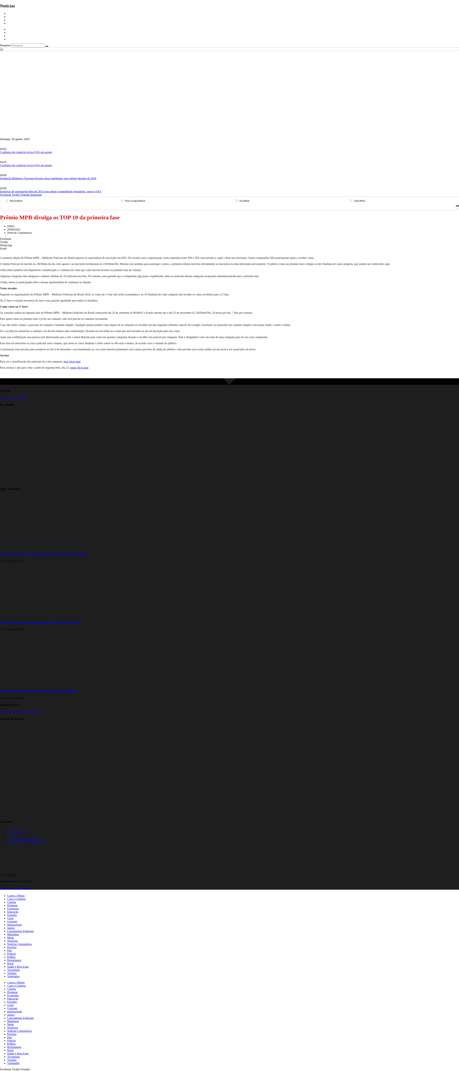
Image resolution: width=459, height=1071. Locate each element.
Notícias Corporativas (19, 944)
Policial (11, 953)
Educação (12, 911)
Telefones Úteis (16, 23)
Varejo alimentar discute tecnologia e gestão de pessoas (40, 622)
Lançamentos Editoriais (20, 931)
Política (11, 957)
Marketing (13, 934)
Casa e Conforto (16, 898)
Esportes (12, 915)
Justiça (11, 927)
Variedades (13, 976)
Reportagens (14, 16)
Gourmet (12, 921)
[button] (229, 239)
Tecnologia (13, 969)
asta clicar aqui (80, 367)
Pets (9, 950)
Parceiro (11, 947)
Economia (13, 908)
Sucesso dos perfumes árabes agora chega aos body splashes (44, 554)
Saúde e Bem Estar (18, 966)
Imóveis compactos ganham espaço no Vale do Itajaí (38, 691)
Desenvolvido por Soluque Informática (16, 889)
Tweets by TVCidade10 (13, 397)
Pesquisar (5, 45)
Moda (10, 937)
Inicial (10, 13)
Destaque (12, 905)
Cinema (11, 902)
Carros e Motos (16, 895)
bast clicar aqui (72, 361)
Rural (10, 963)
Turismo (11, 973)
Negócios (12, 940)
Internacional (14, 924)
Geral (10, 918)
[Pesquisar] (46, 46)
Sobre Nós (13, 20)
